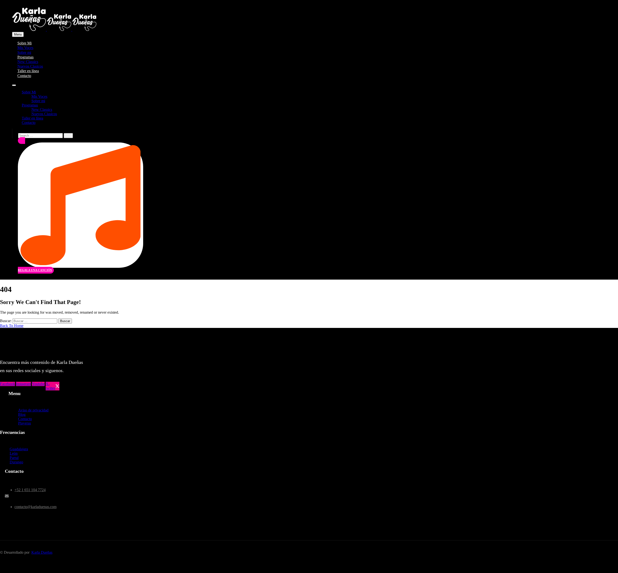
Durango (16, 462)
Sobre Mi (29, 92)
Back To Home (11, 326)
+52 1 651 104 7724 (30, 490)
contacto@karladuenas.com (35, 507)
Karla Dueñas (41, 552)
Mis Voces (39, 96)
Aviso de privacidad (33, 410)
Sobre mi (38, 101)
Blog (22, 414)
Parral (14, 458)
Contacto (24, 76)
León (14, 453)
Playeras (24, 423)
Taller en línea (32, 118)
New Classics (41, 109)
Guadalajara (19, 449)
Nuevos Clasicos (44, 114)
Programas (30, 105)
